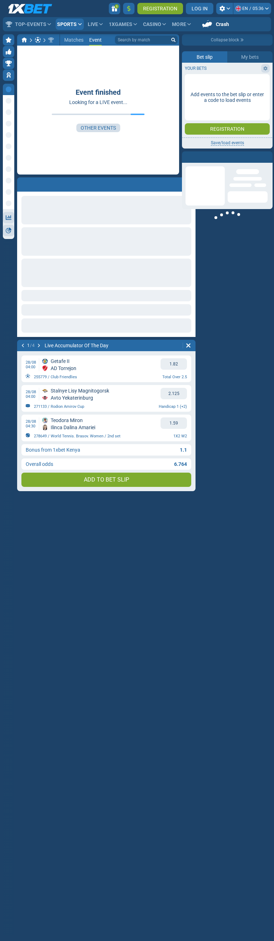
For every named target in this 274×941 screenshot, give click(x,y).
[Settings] (224, 8)
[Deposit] (129, 8)
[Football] (38, 40)
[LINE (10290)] (24, 40)
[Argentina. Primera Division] (51, 40)
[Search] (173, 40)
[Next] (39, 345)
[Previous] (23, 345)
